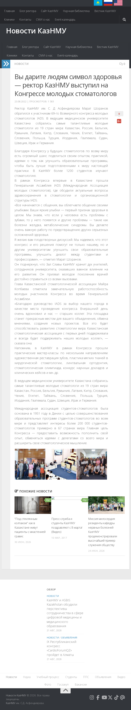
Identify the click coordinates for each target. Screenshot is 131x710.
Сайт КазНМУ (49, 11)
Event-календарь (65, 19)
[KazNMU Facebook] (98, 697)
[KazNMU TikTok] (116, 697)
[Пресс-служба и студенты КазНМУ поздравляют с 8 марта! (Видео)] (69, 505)
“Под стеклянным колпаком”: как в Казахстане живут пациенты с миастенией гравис (30, 527)
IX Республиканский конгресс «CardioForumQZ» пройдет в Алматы (61, 648)
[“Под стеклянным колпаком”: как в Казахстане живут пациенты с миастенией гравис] (32, 505)
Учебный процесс (48, 677)
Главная (9, 11)
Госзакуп (63, 684)
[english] (118, 3)
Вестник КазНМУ (105, 11)
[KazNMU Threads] (122, 697)
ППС (86, 677)
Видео (121, 677)
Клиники (9, 19)
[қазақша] (98, 3)
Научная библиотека (76, 11)
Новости (21, 64)
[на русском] (108, 3)
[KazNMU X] (110, 697)
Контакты (25, 19)
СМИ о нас (43, 19)
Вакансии (81, 684)
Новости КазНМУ (36, 30)
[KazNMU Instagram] (91, 697)
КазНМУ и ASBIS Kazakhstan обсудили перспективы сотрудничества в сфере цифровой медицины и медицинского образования (65, 613)
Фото (47, 684)
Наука (27, 677)
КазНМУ (10, 703)
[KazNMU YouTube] (104, 697)
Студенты (71, 677)
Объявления (69, 637)
